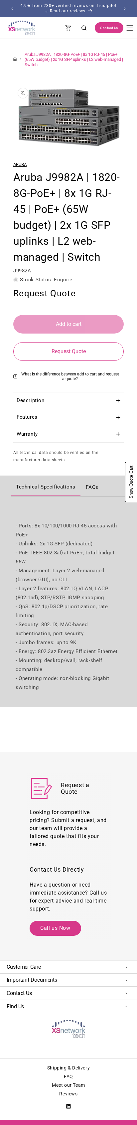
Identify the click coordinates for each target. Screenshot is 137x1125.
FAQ (68, 1076)
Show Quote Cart (131, 482)
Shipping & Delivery (68, 1067)
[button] (129, 28)
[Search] (84, 28)
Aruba (20, 164)
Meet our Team (68, 1085)
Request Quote (69, 351)
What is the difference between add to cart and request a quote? (70, 376)
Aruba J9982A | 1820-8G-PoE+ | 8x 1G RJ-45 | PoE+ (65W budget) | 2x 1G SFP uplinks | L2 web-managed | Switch (74, 59)
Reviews (68, 1093)
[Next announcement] (124, 8)
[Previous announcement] (12, 8)
